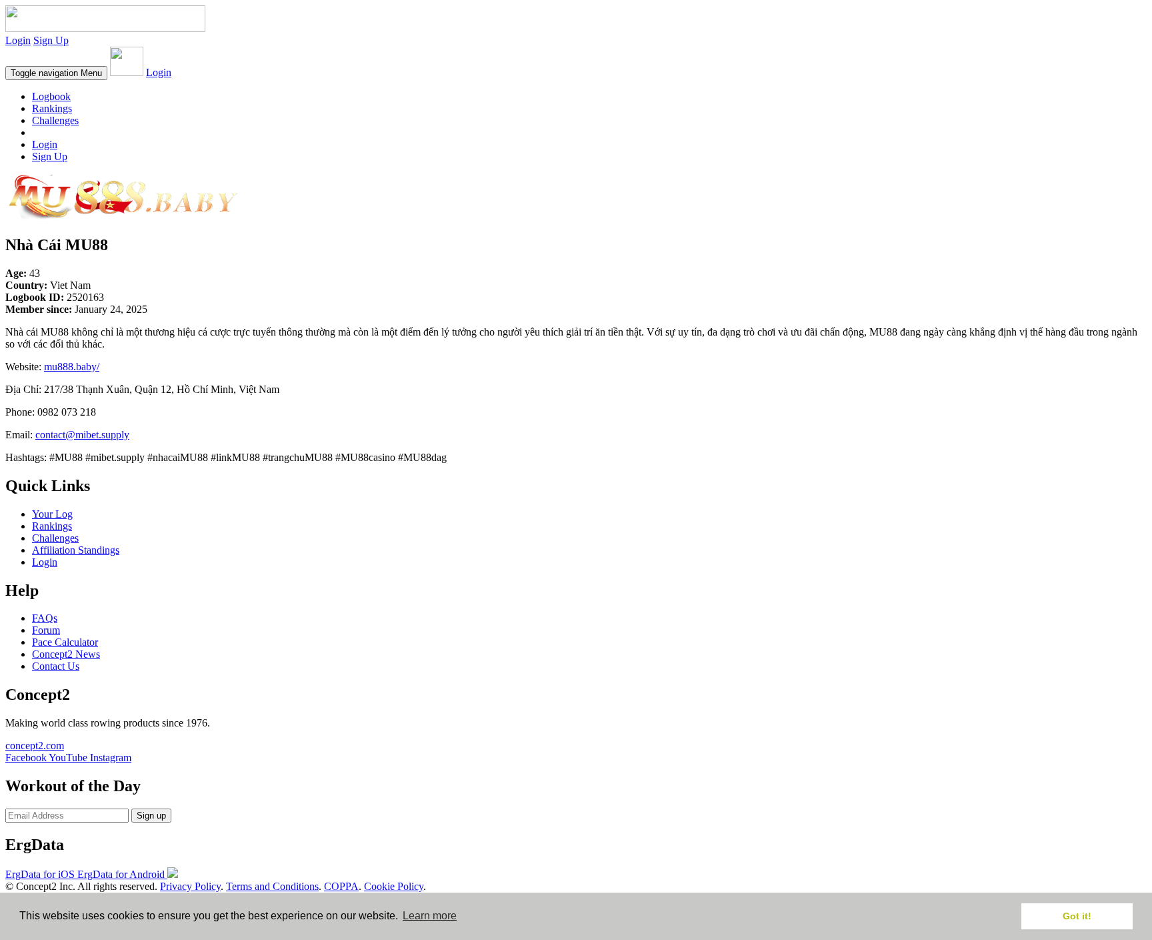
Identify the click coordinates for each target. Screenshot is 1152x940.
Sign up (151, 816)
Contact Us (55, 666)
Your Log (52, 514)
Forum (46, 630)
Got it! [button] (1077, 916)
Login (18, 40)
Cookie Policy (393, 886)
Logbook (51, 96)
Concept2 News (66, 654)
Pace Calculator (65, 642)
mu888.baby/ (71, 366)
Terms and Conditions (272, 886)
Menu (56, 73)
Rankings (52, 108)
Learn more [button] (430, 915)
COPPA (341, 886)
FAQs (44, 618)
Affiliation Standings (75, 550)
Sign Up (51, 40)
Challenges (55, 120)
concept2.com (34, 745)
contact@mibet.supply (82, 434)
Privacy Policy (190, 886)
